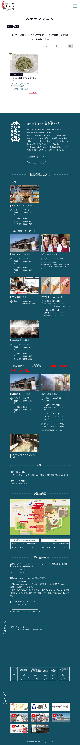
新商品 (39, 39)
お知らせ (24, 35)
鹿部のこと (49, 39)
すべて (14, 35)
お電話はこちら (36, 157)
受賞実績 (64, 35)
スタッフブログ (37, 35)
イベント (29, 39)
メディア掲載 (52, 35)
